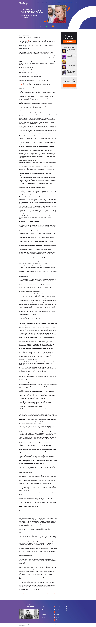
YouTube (57, 617)
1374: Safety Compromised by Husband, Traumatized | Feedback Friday (71, 55)
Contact (43, 617)
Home (43, 604)
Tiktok (57, 619)
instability (27, 40)
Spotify (69, 606)
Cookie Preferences (61, 624)
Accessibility (68, 624)
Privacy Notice (48, 624)
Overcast (70, 611)
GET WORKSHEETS (69, 41)
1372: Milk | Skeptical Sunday (71, 65)
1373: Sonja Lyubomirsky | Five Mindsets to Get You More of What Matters (71, 61)
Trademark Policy (22, 625)
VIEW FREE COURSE (69, 85)
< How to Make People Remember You (23, 594)
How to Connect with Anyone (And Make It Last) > (50, 594)
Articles (25, 33)
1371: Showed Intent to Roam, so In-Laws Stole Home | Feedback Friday (71, 71)
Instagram (58, 612)
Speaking (44, 614)
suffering (21, 84)
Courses (43, 612)
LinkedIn (57, 614)
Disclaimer (73, 624)
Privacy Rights (54, 624)
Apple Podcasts (71, 608)
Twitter (57, 609)
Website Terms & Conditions (39, 624)
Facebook (58, 606)
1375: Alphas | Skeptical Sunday (71, 50)
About (43, 609)
